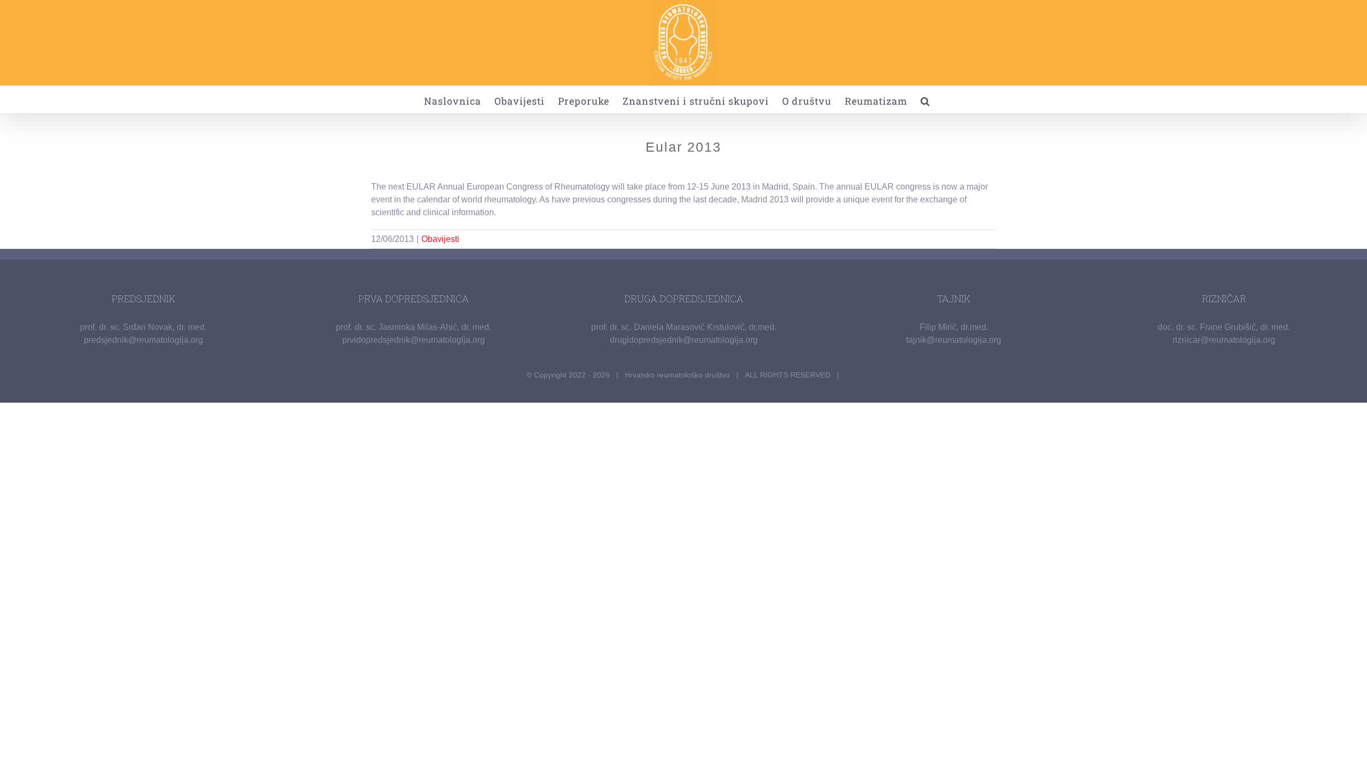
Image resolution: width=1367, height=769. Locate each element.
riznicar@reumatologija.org (1224, 339)
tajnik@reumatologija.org (953, 339)
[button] (925, 99)
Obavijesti (440, 239)
